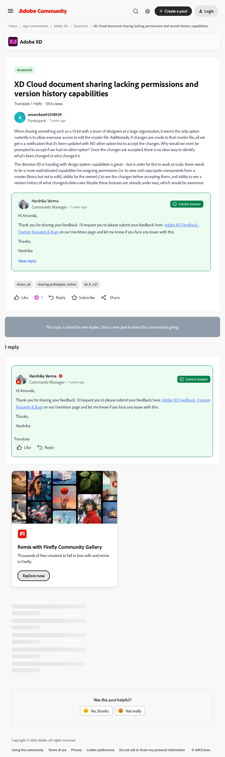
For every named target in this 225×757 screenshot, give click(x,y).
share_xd (23, 284)
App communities (35, 26)
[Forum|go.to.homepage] (43, 11)
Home (13, 26)
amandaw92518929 (45, 114)
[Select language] (147, 11)
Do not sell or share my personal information (152, 750)
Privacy (76, 750)
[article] (112, 411)
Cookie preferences (101, 750)
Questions (81, 26)
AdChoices (202, 750)
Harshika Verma (45, 200)
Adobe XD (61, 26)
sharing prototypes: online (57, 284)
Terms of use (57, 750)
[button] (10, 12)
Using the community (28, 750)
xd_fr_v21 (91, 284)
